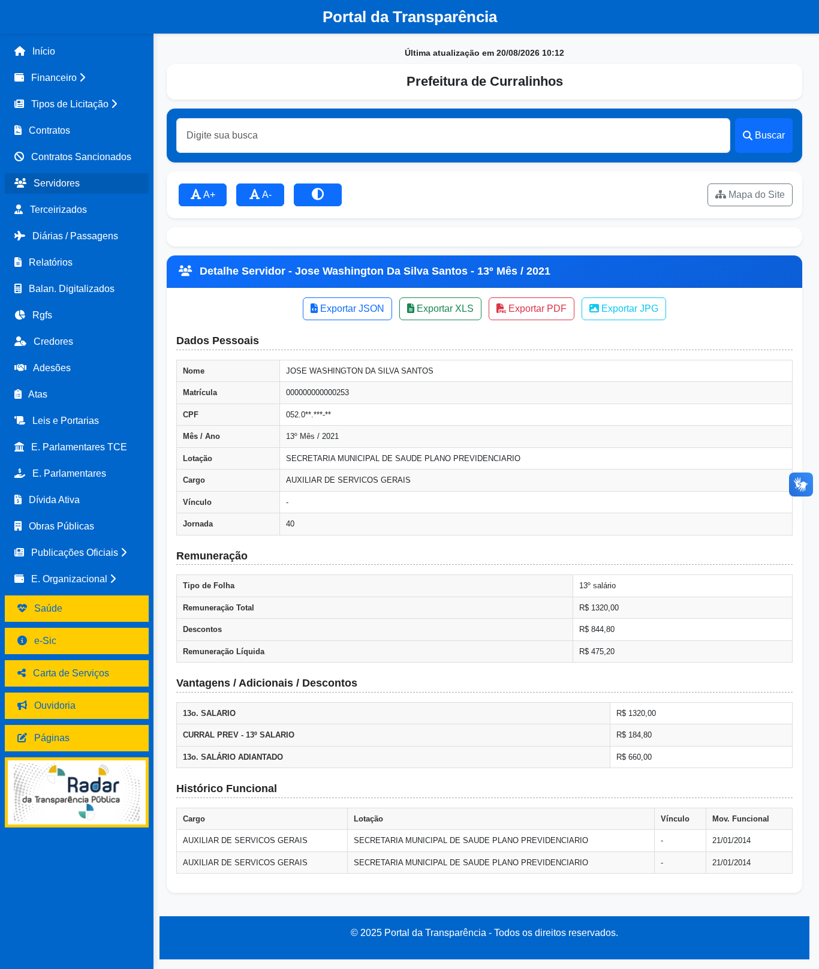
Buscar (770, 135)
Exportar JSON (351, 308)
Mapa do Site (755, 194)
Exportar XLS (444, 308)
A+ (208, 194)
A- (266, 194)
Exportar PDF (536, 308)
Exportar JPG (628, 308)
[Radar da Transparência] (77, 792)
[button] (77, 78)
